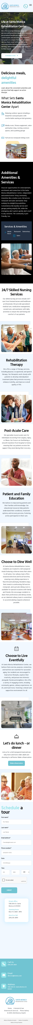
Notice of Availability (23, 1020)
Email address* (5, 838)
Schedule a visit (10, 55)
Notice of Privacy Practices (16, 1022)
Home (10, 1008)
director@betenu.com (15, 976)
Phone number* (6, 848)
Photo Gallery (24, 1011)
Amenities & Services (11, 1011)
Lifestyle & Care (18, 1008)
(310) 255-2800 (13, 917)
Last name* (4, 828)
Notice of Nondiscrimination (10, 1020)
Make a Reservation (16, 763)
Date (2, 858)
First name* (4, 817)
